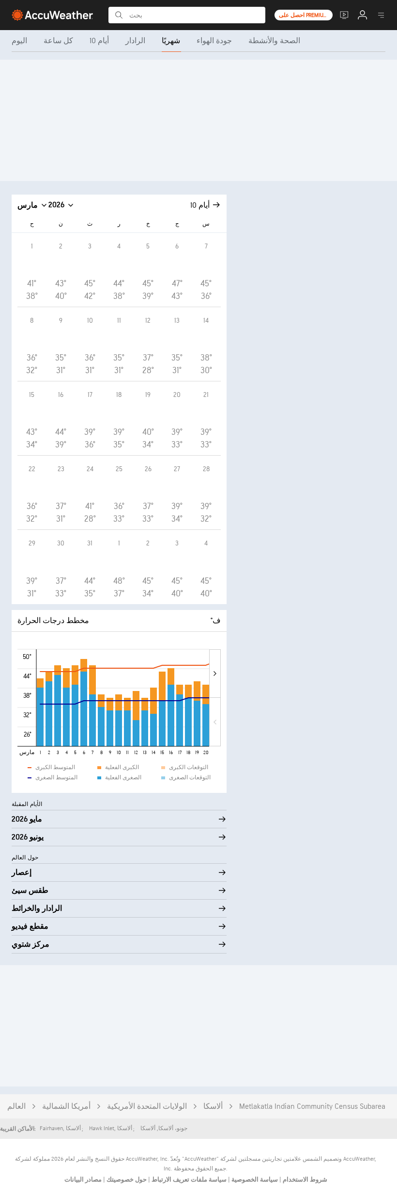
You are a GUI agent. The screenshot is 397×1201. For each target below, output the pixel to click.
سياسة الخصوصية (254, 1180)
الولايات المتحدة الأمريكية (147, 1106)
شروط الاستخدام (304, 1180)
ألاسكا (213, 1106)
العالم (16, 1106)
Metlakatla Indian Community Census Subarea (312, 1106)
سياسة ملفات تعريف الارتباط (188, 1180)
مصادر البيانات (83, 1180)
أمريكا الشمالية (66, 1106)
